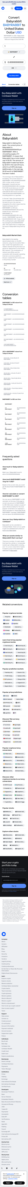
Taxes (3, 1011)
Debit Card (5, 1053)
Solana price (5, 1149)
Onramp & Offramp (7, 1104)
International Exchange (9, 1081)
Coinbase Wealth (7, 1048)
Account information (8, 1026)
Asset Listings (6, 1061)
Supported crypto (7, 1033)
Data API (4, 1116)
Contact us (5, 1018)
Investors (4, 956)
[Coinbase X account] (1, 1168)
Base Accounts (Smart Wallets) (11, 1102)
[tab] (4, 84)
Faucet (4, 1129)
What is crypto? (6, 1001)
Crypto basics (6, 988)
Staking (4, 1076)
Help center (5, 1016)
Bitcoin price (5, 1144)
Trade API (4, 1109)
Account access (6, 1031)
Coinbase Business (7, 1064)
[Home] (3, 8)
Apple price (5, 1159)
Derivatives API (6, 1139)
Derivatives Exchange (8, 1084)
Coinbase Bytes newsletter (10, 986)
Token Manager (6, 1069)
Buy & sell (5, 1041)
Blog (3, 949)
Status (4, 1036)
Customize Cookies (12, 1178)
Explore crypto (6, 978)
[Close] (24, 1174)
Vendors (4, 959)
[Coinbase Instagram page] (11, 1168)
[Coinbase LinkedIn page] (6, 1168)
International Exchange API (10, 1134)
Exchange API (6, 1131)
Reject (8, 1183)
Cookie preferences (8, 966)
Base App (4, 1043)
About (3, 941)
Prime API (5, 1136)
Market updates (6, 996)
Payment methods (7, 1028)
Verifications (6, 1119)
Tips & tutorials (6, 991)
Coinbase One (6, 1046)
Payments (5, 1066)
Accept (19, 1183)
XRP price (5, 1152)
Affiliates (4, 946)
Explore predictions (8, 1056)
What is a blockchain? (8, 1003)
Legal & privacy (6, 961)
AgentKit (4, 1124)
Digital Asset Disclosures (9, 973)
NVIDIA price (5, 1157)
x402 (3, 1107)
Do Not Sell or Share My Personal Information (12, 969)
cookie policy (10, 1174)
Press (3, 951)
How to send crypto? (8, 1008)
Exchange (5, 1079)
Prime (3, 1074)
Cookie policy (6, 964)
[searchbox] (14, 68)
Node (3, 1121)
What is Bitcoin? (7, 998)
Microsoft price (6, 1162)
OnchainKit (5, 1114)
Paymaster (5, 1111)
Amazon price (6, 1164)
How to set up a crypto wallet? (11, 1006)
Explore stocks (6, 981)
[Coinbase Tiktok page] (16, 1168)
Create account (6, 1021)
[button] (25, 8)
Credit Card (5, 1051)
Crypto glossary (6, 993)
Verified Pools (6, 1086)
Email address (5, 876)
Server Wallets (6, 1097)
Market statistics (7, 983)
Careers (4, 944)
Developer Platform (8, 1092)
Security (4, 954)
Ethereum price (6, 1147)
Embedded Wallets (7, 1099)
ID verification (6, 1023)
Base (3, 1094)
